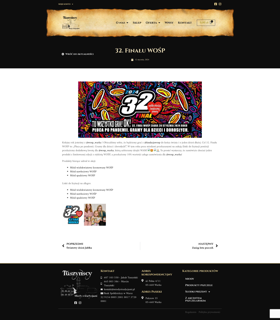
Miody (189, 279)
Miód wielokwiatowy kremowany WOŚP (91, 167)
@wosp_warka (93, 142)
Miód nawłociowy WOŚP (83, 171)
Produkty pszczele (199, 285)
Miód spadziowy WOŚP (82, 175)
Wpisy (169, 23)
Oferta (151, 23)
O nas (120, 23)
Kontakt (185, 23)
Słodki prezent (196, 291)
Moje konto (64, 4)
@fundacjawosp (152, 142)
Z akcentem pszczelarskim (195, 299)
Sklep (137, 23)
